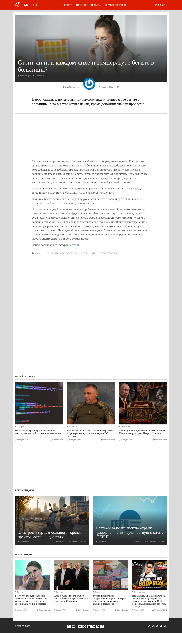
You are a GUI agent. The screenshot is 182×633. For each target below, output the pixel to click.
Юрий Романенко (72, 87)
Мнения (82, 5)
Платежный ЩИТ (160, 610)
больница (89, 253)
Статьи (97, 5)
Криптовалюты (139, 592)
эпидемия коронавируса (61, 253)
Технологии (24, 541)
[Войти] (165, 626)
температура (109, 253)
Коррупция (73, 427)
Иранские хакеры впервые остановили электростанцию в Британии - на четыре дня (38, 432)
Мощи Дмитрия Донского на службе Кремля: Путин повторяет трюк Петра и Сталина (142, 432)
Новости (66, 5)
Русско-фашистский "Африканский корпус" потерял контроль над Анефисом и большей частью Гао (109, 599)
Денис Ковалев (80, 541)
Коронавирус (25, 76)
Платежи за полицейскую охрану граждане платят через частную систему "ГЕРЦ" (130, 532)
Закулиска (20, 592)
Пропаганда (125, 427)
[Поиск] (149, 626)
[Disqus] (91, 337)
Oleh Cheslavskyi (108, 440)
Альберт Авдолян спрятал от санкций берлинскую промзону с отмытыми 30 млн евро (71, 598)
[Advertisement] (91, 136)
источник (74, 244)
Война (97, 592)
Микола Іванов (57, 440)
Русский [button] (160, 5)
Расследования (116, 5)
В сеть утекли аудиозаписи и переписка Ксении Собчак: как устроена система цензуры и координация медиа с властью (31, 599)
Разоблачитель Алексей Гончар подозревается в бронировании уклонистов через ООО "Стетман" (90, 433)
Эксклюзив (39, 76)
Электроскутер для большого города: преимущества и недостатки (49, 534)
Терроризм (21, 427)
